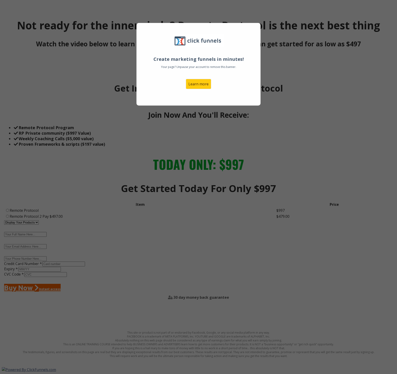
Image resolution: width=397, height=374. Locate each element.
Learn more (198, 84)
